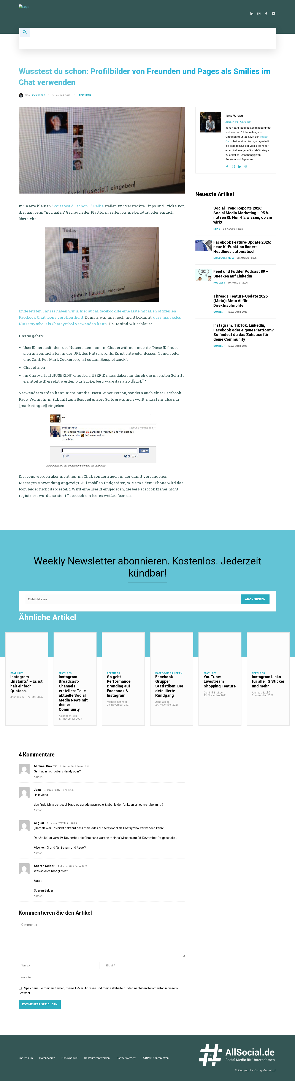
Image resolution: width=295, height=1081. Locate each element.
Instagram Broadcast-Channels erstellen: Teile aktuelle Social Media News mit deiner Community (73, 693)
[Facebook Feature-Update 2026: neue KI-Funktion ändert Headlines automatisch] (203, 245)
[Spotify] (273, 13)
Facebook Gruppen (168, 673)
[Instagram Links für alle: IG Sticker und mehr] (268, 650)
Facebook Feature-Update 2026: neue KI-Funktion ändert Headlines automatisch (242, 247)
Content (219, 311)
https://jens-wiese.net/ (238, 121)
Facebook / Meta (223, 258)
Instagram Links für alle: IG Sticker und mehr (268, 681)
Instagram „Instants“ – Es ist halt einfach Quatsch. (26, 683)
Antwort (38, 776)
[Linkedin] (251, 13)
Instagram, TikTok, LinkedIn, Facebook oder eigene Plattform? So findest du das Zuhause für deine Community (243, 332)
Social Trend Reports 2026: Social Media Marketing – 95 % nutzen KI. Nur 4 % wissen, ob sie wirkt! (242, 215)
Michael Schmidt (117, 701)
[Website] (245, 165)
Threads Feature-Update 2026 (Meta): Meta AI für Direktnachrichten (240, 301)
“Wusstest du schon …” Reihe (77, 205)
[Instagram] (259, 13)
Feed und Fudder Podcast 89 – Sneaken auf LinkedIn (240, 273)
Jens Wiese (38, 95)
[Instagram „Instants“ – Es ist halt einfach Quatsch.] (27, 650)
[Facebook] (266, 13)
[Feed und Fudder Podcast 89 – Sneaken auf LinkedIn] (203, 274)
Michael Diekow (45, 766)
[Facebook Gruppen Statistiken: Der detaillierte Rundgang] (172, 650)
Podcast (219, 282)
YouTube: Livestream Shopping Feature (220, 681)
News (216, 228)
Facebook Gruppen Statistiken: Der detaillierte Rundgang (169, 686)
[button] (25, 32)
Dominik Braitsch (214, 692)
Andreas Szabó (261, 692)
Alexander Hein (68, 715)
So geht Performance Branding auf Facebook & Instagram (118, 686)
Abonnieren (255, 599)
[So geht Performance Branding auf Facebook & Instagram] (123, 650)
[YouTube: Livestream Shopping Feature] (220, 650)
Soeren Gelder (44, 866)
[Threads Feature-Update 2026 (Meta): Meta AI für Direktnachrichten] (203, 299)
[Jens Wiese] (22, 95)
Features (85, 95)
